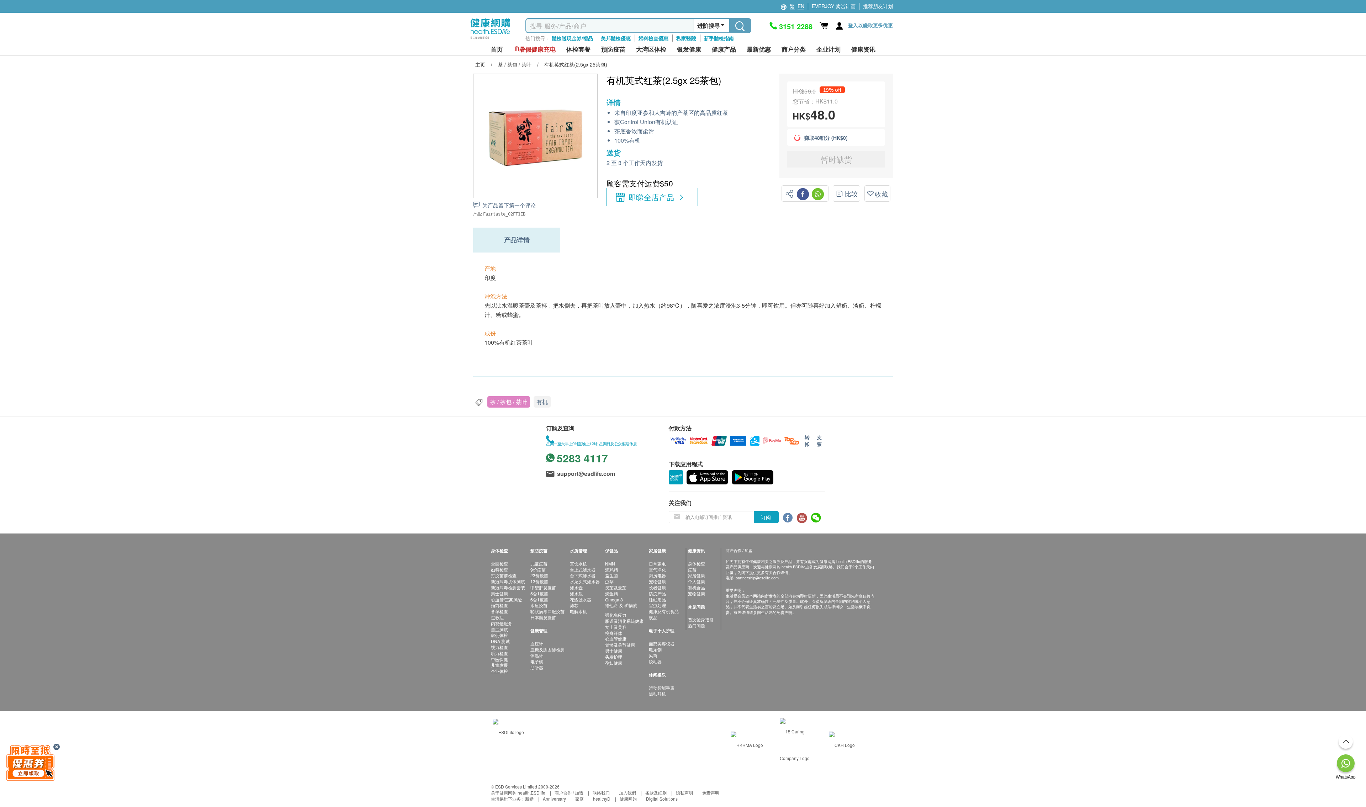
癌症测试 (499, 629)
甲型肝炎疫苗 (543, 587)
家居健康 (696, 575)
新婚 (529, 799)
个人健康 (696, 581)
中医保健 (499, 659)
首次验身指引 (701, 619)
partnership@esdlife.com (757, 577)
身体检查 (696, 564)
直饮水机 (578, 564)
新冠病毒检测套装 (508, 587)
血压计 (536, 644)
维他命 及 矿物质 (621, 605)
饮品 (653, 617)
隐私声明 (684, 793)
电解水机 (578, 611)
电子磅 (536, 661)
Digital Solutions (662, 799)
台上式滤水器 (582, 570)
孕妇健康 (613, 663)
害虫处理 (657, 605)
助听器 (536, 667)
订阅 (766, 517)
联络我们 (601, 793)
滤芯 (574, 605)
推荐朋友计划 (878, 6)
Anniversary (554, 799)
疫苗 (692, 570)
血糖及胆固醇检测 (547, 649)
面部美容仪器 (661, 644)
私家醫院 (686, 38)
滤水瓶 (576, 593)
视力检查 (499, 647)
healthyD (601, 799)
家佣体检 (499, 635)
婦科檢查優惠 (653, 38)
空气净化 (657, 570)
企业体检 (499, 671)
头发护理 (613, 657)
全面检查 (499, 564)
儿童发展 (499, 665)
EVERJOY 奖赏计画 (834, 6)
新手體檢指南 (719, 38)
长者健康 (657, 587)
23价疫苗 (539, 575)
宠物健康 (657, 581)
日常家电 (657, 564)
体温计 (536, 655)
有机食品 (696, 587)
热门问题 (696, 625)
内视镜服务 (501, 623)
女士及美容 (615, 627)
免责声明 (710, 793)
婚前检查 (499, 605)
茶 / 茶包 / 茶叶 (508, 402)
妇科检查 (499, 570)
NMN (610, 564)
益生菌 (611, 575)
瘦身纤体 (613, 633)
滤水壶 (576, 587)
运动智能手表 (661, 688)
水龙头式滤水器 (585, 581)
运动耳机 (657, 693)
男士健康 (499, 593)
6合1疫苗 (539, 599)
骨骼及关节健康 (620, 645)
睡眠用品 (657, 599)
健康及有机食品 (664, 611)
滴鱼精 (611, 593)
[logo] (490, 39)
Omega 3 (614, 599)
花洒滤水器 (580, 599)
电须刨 (655, 649)
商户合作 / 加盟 (569, 793)
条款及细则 (656, 793)
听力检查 (499, 653)
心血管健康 (615, 639)
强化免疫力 (615, 615)
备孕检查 (499, 611)
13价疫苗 (539, 581)
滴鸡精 (611, 570)
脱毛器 (655, 661)
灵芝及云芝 (615, 587)
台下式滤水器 (582, 575)
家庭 (579, 799)
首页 (497, 49)
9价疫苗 (538, 570)
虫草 (609, 581)
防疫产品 (657, 593)
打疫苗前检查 (504, 575)
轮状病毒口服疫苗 (547, 611)
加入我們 (627, 793)
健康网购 (628, 799)
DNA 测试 (500, 641)
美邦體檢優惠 (616, 38)
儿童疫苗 (538, 564)
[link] (508, 731)
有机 (542, 402)
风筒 (653, 655)
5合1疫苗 (539, 593)
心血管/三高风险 (506, 599)
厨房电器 (657, 575)
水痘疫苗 (538, 605)
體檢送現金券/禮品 (572, 38)
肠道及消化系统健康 (624, 621)
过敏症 (497, 617)
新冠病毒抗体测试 (508, 581)
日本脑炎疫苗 (543, 617)
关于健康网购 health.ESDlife (518, 793)
